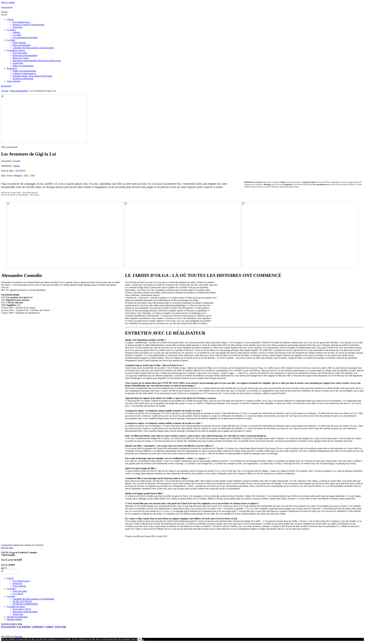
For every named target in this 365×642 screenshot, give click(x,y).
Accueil (4, 91)
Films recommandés (22, 45)
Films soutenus (19, 42)
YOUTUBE (60, 627)
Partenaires (17, 27)
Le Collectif (18, 593)
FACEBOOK (23, 627)
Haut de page (7, 547)
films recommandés (19, 91)
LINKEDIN (37, 627)
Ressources (12, 68)
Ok (139, 639)
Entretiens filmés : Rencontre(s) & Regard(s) (32, 76)
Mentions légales (14, 619)
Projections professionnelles (25, 55)
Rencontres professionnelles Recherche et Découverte (37, 60)
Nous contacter (13, 81)
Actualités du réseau (16, 50)
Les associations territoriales (25, 37)
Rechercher (6, 86)
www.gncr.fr (7, 7)
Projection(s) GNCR (22, 609)
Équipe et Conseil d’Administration (28, 24)
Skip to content (8, 2)
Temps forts (18, 63)
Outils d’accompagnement (24, 71)
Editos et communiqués (23, 65)
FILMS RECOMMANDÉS (25, 604)
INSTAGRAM (8, 627)
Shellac (17, 166)
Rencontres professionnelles (25, 611)
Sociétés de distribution (23, 78)
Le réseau (11, 30)
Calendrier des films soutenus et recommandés (33, 48)
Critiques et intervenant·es (24, 73)
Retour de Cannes (21, 58)
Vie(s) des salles (20, 53)
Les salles (17, 35)
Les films (11, 40)
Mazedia (19, 636)
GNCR (10, 19)
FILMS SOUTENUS (22, 601)
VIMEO (49, 627)
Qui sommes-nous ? (21, 22)
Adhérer (16, 32)
